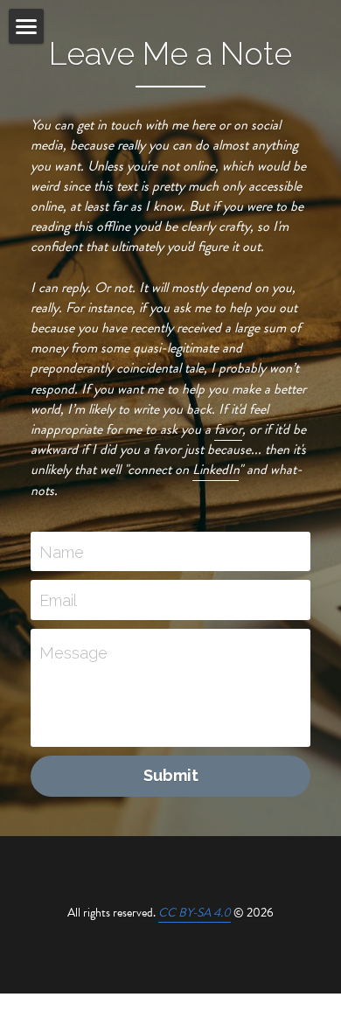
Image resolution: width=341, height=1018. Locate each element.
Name (61, 551)
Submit (170, 775)
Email (58, 600)
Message (73, 653)
